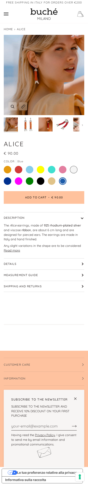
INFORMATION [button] (15, 378)
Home (8, 29)
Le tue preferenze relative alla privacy (47, 472)
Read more (12, 250)
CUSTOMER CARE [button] (17, 364)
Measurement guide (21, 275)
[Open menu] (11, 14)
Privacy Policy (45, 435)
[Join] (70, 426)
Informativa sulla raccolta (25, 480)
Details (10, 264)
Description (14, 217)
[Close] (77, 397)
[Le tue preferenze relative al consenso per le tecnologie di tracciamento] (79, 476)
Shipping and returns (23, 286)
